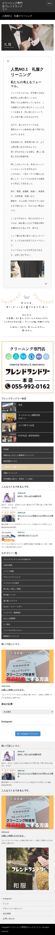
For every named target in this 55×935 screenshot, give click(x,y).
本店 (20, 405)
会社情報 (7, 914)
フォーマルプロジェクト (13, 630)
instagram (7, 899)
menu (49, 3)
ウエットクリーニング (12, 577)
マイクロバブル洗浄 (11, 583)
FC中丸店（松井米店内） (29, 435)
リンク (6, 904)
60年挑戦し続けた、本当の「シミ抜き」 (19, 479)
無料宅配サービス (10, 461)
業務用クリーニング (11, 636)
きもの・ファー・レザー (13, 607)
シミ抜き (7, 624)
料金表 (6, 449)
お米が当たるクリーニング (28, 535)
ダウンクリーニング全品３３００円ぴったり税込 (35, 517)
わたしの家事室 (9, 618)
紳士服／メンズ (9, 595)
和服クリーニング (10, 473)
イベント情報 (9, 571)
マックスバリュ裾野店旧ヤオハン (29, 416)
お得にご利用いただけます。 (13, 690)
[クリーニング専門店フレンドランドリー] (13, 6)
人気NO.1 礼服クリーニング (15, 467)
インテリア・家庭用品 (12, 613)
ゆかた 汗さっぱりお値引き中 (29, 496)
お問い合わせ (9, 919)
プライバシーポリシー (13, 909)
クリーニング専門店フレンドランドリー (26, 927)
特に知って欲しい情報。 (13, 589)
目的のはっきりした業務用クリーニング (19, 455)
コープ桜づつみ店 (26, 425)
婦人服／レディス (10, 601)
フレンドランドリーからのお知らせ (17, 559)
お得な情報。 (9, 565)
